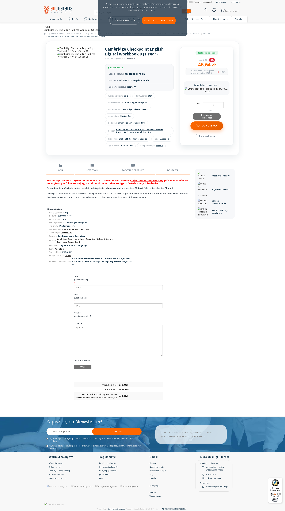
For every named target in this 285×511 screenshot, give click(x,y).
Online (159, 145)
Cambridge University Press (135, 109)
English (206, 33)
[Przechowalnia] (214, 9)
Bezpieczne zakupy (157, 470)
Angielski (164, 139)
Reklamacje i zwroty (57, 478)
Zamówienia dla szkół (108, 467)
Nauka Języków (95, 19)
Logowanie (221, 2)
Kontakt (152, 478)
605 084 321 (211, 474)
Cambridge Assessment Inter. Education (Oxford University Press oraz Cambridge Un (139, 130)
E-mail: (81, 278)
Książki (75, 19)
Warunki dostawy (56, 463)
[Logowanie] (205, 9)
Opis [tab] (60, 170)
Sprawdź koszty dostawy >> (207, 85)
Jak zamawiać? (105, 474)
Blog (151, 474)
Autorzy (152, 492)
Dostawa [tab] (172, 170)
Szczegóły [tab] (92, 170)
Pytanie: (82, 314)
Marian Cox (125, 116)
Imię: (81, 296)
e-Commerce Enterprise (115, 509)
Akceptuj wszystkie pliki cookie (158, 20)
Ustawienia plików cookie (124, 20)
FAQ (101, 478)
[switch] (275, 500)
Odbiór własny (55, 467)
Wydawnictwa (155, 496)
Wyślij (82, 367)
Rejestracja (235, 2)
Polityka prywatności (108, 470)
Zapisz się (117, 431)
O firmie (152, 463)
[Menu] (280, 479)
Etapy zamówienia (56, 474)
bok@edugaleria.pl (214, 478)
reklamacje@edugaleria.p (216, 486)
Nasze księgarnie (156, 467)
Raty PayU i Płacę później (59, 470)
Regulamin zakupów (107, 463)
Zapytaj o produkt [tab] (133, 170)
